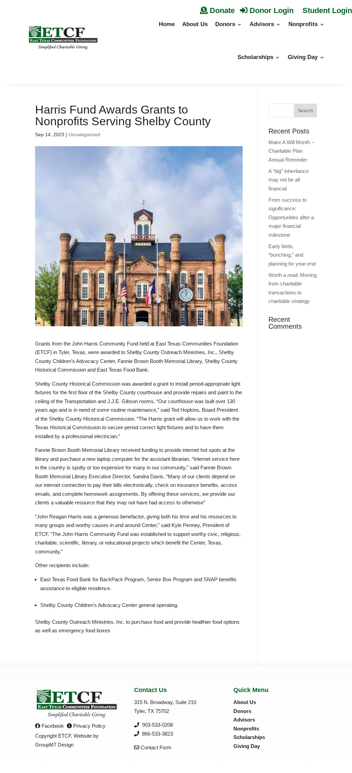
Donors (225, 24)
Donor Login (271, 10)
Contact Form (155, 747)
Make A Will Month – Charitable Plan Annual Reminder (291, 151)
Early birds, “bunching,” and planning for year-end (292, 255)
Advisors (262, 24)
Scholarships (255, 57)
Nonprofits (303, 24)
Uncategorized (84, 134)
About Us (195, 24)
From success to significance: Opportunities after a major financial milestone (291, 217)
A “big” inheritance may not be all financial (288, 179)
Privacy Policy (89, 726)
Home (167, 24)
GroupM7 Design (54, 745)
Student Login (326, 10)
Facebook (52, 726)
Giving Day (303, 57)
